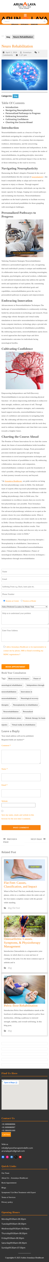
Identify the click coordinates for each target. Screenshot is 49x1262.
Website (5, 801)
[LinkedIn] (11, 1157)
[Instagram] (7, 1157)
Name (5, 769)
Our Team (5, 1173)
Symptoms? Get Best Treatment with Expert (19, 1192)
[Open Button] (25, 15)
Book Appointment (9, 1183)
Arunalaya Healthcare (13, 481)
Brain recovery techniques (18, 679)
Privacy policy (7, 1202)
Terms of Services (8, 1197)
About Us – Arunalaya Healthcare (15, 1178)
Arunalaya (27, 52)
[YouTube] (20, 1157)
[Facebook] (3, 1157)
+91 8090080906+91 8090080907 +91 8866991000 (8, 1127)
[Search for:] (15, 21)
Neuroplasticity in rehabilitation (25, 705)
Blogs (4, 1188)
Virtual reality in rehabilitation (23, 725)
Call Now (6, 1134)
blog (8, 37)
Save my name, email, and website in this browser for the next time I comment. (18, 817)
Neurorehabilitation (10, 712)
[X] (16, 1157)
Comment (6, 745)
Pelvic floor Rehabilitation (21, 1005)
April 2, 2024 (11, 52)
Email (5, 785)
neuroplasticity (37, 177)
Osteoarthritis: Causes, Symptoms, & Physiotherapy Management (22, 942)
